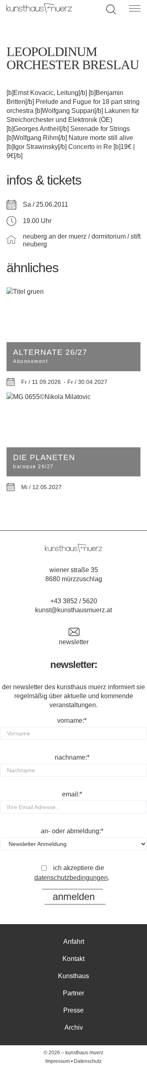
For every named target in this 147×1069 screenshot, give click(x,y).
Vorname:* (72, 720)
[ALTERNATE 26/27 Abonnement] (73, 291)
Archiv (74, 1027)
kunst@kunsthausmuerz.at (73, 610)
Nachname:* (72, 757)
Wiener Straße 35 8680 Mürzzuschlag (73, 574)
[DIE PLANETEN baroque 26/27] (73, 396)
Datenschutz (88, 1061)
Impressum (57, 1061)
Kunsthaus (73, 975)
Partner (73, 993)
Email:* (72, 794)
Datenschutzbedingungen (71, 877)
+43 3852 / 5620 (73, 601)
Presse (73, 1010)
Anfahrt (73, 941)
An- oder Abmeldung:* (72, 831)
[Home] (39, 10)
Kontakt (73, 958)
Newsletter (74, 641)
